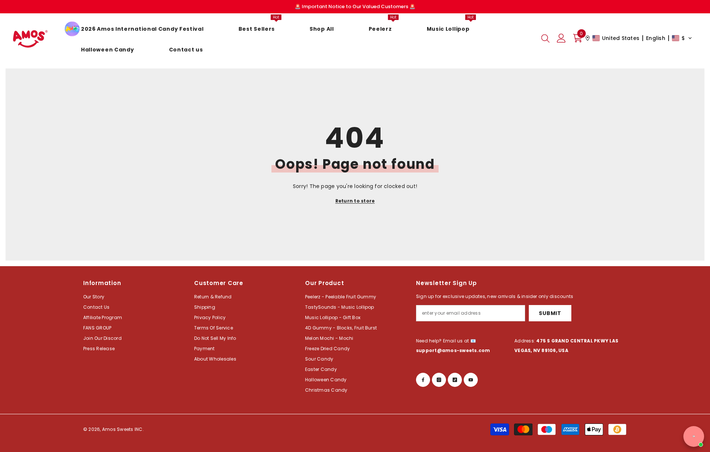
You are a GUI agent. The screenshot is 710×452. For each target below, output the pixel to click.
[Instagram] (439, 380)
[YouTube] (471, 380)
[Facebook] (423, 380)
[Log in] (561, 38)
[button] (638, 38)
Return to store (355, 201)
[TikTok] (455, 380)
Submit (550, 313)
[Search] (545, 38)
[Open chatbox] (693, 436)
